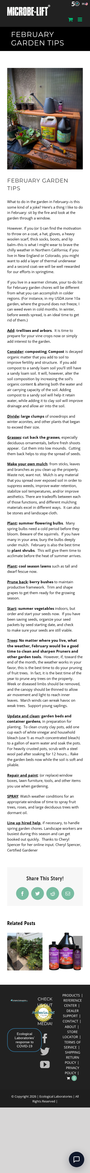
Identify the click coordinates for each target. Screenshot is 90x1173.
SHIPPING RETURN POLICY (72, 1057)
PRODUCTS (71, 995)
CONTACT (70, 1021)
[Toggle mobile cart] (70, 19)
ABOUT (70, 1026)
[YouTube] (45, 1064)
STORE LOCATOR (70, 1034)
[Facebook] (45, 1038)
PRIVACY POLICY (72, 1070)
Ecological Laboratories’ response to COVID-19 (25, 1040)
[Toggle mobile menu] (80, 19)
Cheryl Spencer (67, 844)
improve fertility (20, 362)
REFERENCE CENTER (72, 1003)
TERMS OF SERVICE (72, 1044)
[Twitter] (45, 1051)
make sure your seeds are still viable (42, 630)
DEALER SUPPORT (71, 1013)
